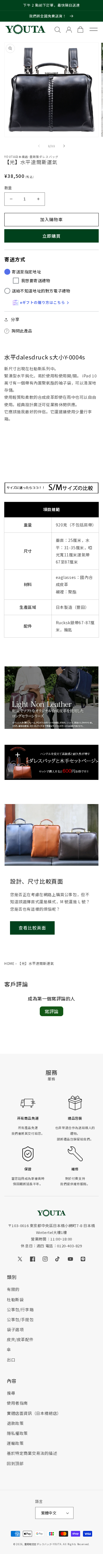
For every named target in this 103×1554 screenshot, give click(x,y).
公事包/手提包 (20, 1319)
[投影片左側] (39, 146)
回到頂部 (15, 1463)
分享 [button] (15, 319)
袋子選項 (15, 1329)
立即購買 (51, 236)
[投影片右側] (64, 146)
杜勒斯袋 (15, 1299)
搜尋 (11, 1393)
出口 (11, 1359)
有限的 (13, 1289)
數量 (8, 187)
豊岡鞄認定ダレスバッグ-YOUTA (43, 1544)
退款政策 (15, 1423)
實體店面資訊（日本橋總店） (34, 1413)
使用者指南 (17, 1403)
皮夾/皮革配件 (20, 1339)
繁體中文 (49, 1513)
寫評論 (51, 1011)
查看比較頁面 (32, 928)
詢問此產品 (21, 330)
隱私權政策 (17, 1433)
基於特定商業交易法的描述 (32, 1453)
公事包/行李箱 (20, 1309)
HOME (9, 963)
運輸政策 (15, 1443)
